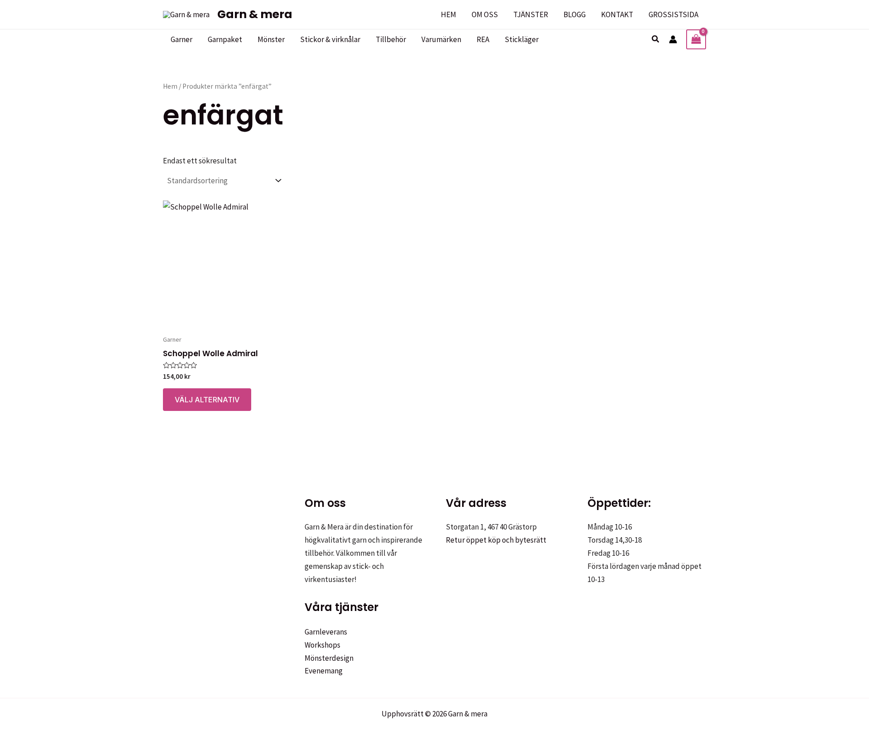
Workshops (322, 645)
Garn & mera (254, 14)
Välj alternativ (207, 399)
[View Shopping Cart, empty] (696, 39)
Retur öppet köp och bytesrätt (496, 540)
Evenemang (324, 671)
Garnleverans (326, 632)
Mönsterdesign (329, 658)
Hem (170, 86)
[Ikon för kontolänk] (673, 39)
